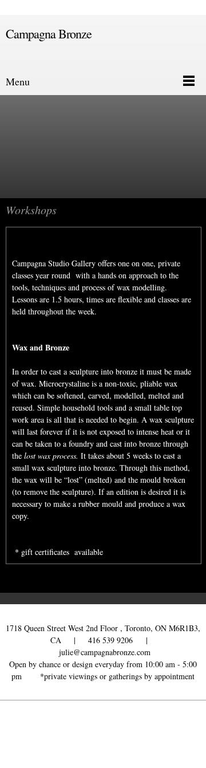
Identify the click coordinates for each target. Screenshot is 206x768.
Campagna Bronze (49, 33)
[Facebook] (100, 734)
